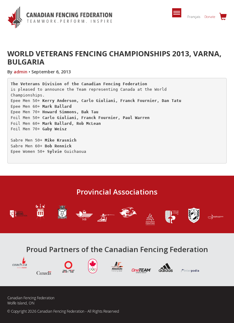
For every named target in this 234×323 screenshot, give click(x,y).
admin (20, 72)
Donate (209, 16)
